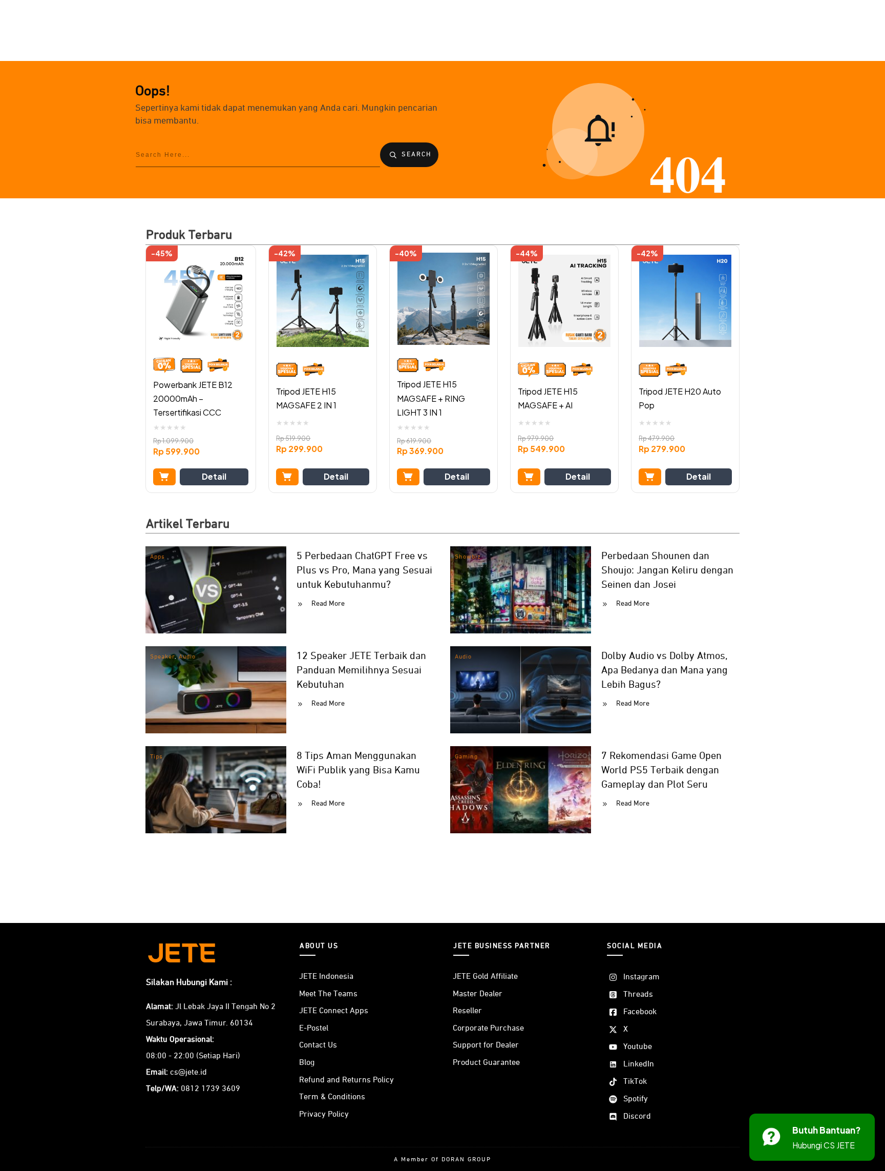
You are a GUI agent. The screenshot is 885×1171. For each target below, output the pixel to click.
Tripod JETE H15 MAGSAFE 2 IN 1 (306, 398)
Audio (187, 657)
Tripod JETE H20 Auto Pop (680, 398)
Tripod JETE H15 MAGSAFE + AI (548, 398)
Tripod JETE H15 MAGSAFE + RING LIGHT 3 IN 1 (431, 398)
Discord (637, 1117)
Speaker (162, 657)
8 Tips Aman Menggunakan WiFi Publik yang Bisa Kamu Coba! (358, 770)
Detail (214, 476)
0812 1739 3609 (210, 1089)
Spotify (635, 1099)
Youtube (637, 1047)
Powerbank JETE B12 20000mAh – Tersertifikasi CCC (193, 398)
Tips (156, 757)
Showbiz (468, 557)
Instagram (641, 977)
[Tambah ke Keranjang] (164, 476)
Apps (157, 557)
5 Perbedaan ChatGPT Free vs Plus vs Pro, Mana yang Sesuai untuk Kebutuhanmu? (364, 570)
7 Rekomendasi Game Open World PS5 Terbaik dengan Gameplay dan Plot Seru (661, 770)
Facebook (640, 1012)
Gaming (466, 757)
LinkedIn (638, 1064)
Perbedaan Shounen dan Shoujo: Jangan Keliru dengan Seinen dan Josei (667, 570)
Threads (638, 995)
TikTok (635, 1082)
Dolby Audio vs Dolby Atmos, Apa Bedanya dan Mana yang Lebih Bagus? (664, 670)
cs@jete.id (188, 1073)
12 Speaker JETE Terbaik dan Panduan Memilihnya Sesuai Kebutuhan (361, 670)
